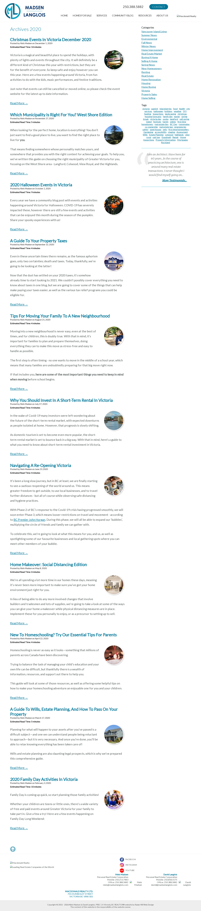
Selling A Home (149, 61)
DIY (185, 111)
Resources (145, 15)
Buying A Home (149, 57)
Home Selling (148, 98)
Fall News (146, 42)
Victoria (145, 90)
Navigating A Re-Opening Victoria (40, 465)
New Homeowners (151, 68)
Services (102, 15)
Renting (145, 72)
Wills (145, 134)
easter (177, 116)
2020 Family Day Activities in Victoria (44, 779)
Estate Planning (156, 134)
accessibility (161, 132)
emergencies (180, 127)
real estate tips (161, 124)
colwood (169, 134)
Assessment (182, 132)
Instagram (131, 865)
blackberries (166, 108)
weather (177, 111)
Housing (145, 83)
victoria (146, 108)
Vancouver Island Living (154, 31)
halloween (158, 111)
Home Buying (148, 86)
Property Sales (149, 94)
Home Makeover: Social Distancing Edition (48, 564)
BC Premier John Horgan (29, 519)
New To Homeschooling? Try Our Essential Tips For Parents (63, 634)
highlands (179, 134)
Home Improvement (152, 49)
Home (64, 15)
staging (171, 132)
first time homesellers (178, 129)
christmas (182, 114)
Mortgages (182, 140)
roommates (184, 124)
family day (168, 116)
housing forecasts (153, 116)
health (182, 108)
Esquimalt (166, 137)
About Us (162, 15)
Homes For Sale (82, 15)
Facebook (130, 859)
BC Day (173, 124)
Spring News (148, 64)
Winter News (148, 46)
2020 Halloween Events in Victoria (41, 184)
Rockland (165, 142)
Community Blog (122, 15)
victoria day (155, 119)
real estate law (166, 127)
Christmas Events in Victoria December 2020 (50, 39)
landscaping (170, 114)
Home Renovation (151, 79)
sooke (165, 119)
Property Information (166, 140)
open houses (155, 129)
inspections (158, 114)
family (165, 121)
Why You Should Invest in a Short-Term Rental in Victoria (61, 400)
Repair (175, 137)
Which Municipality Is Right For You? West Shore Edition (61, 114)
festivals (157, 121)
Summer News (149, 35)
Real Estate (147, 75)
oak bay (156, 137)
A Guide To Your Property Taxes (38, 240)
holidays (168, 111)
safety (145, 129)
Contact (158, 6)
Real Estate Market (151, 53)
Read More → (19, 103)
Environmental (149, 38)
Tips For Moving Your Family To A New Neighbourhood (60, 315)
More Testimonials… (174, 180)
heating (147, 114)
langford (174, 119)
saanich (154, 108)
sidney (173, 121)
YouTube (130, 870)
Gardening (148, 132)
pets (165, 129)
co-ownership (151, 127)
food (175, 108)
